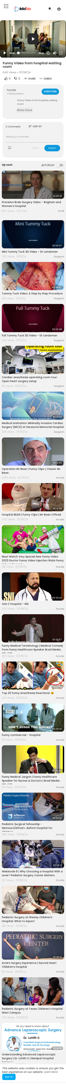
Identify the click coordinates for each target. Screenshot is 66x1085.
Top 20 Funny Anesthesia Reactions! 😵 (28, 693)
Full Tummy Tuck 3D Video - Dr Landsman (29, 335)
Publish (52, 148)
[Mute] (54, 53)
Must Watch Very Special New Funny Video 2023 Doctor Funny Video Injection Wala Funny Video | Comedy (33, 560)
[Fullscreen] (61, 53)
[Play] (5, 53)
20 (48, 53)
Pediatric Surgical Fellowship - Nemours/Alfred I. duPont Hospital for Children (27, 828)
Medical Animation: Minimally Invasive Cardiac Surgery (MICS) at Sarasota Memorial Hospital (33, 425)
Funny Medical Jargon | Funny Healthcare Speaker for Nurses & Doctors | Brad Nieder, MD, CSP (31, 780)
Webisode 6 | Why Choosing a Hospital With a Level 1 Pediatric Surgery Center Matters (32, 873)
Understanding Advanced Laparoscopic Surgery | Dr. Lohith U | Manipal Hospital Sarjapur (29, 1058)
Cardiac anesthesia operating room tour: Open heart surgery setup (29, 379)
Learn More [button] (51, 1072)
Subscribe (50, 91)
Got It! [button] (9, 1077)
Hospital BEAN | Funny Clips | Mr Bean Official (31, 514)
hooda (11, 90)
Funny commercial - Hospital (21, 735)
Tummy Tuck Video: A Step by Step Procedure (32, 293)
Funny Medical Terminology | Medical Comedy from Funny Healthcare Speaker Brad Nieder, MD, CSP (32, 649)
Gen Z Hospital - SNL (15, 604)
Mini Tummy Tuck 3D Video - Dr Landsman (30, 252)
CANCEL (35, 148)
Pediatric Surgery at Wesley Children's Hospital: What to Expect (27, 919)
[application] (33, 39)
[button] (59, 9)
